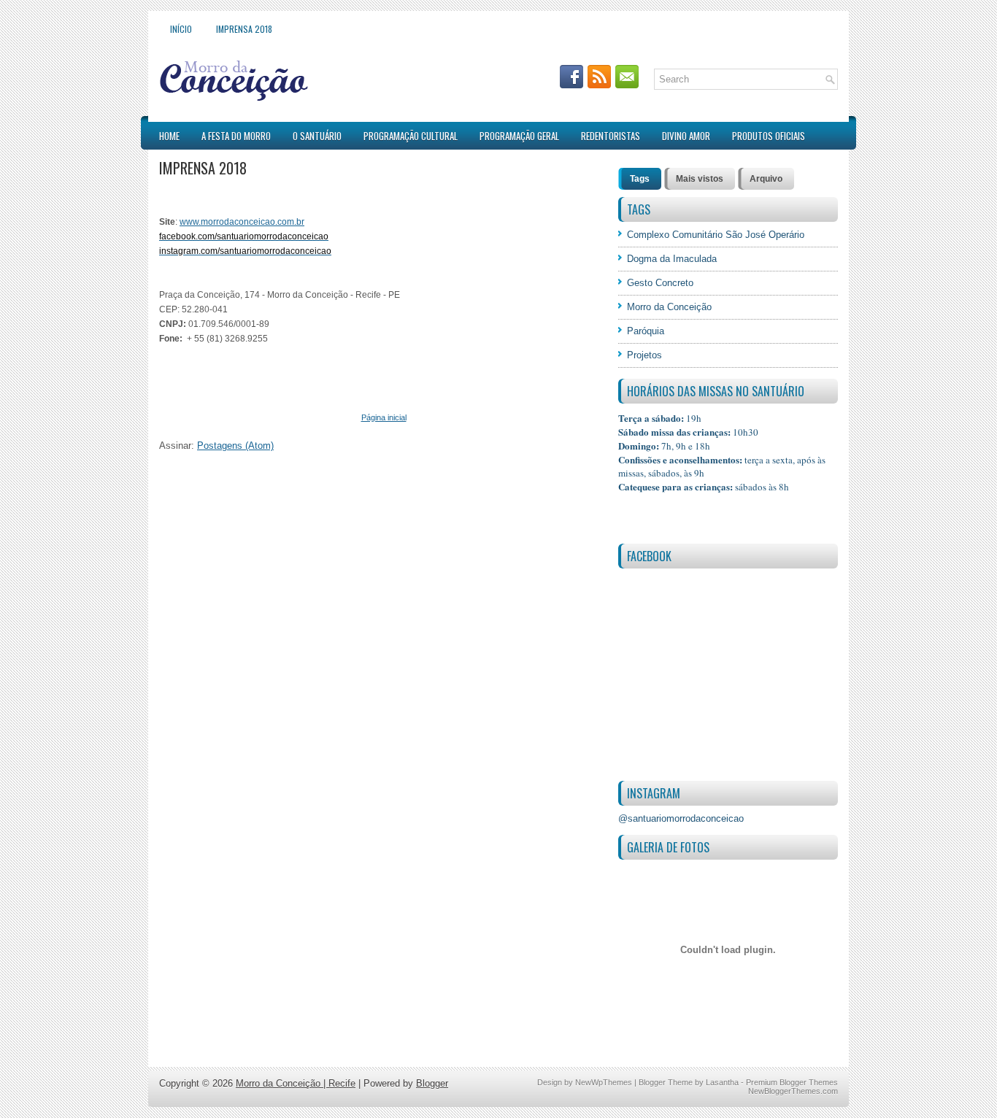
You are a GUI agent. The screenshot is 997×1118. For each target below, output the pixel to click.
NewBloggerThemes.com (793, 1091)
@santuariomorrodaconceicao (681, 818)
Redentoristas (610, 135)
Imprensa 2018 (244, 29)
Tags (640, 179)
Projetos (644, 355)
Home (169, 135)
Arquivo (766, 179)
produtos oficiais (768, 135)
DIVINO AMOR (686, 135)
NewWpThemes (603, 1082)
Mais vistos (699, 179)
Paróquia (645, 330)
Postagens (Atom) (235, 445)
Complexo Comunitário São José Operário (715, 234)
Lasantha (722, 1082)
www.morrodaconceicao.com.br (242, 222)
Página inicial (384, 417)
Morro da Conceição (669, 306)
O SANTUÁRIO (317, 135)
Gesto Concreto (660, 282)
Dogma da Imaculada (672, 258)
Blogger (432, 1083)
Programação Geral (519, 135)
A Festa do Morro (236, 135)
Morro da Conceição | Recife (295, 1083)
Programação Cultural (410, 135)
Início (181, 29)
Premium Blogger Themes (792, 1082)
